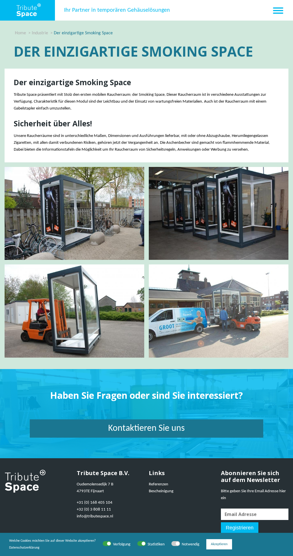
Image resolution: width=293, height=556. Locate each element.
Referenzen (158, 484)
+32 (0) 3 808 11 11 (94, 509)
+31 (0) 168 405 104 (94, 503)
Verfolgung (121, 544)
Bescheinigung (161, 491)
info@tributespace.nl (95, 516)
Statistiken (156, 544)
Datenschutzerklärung (24, 547)
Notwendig (190, 544)
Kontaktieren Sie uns (146, 428)
